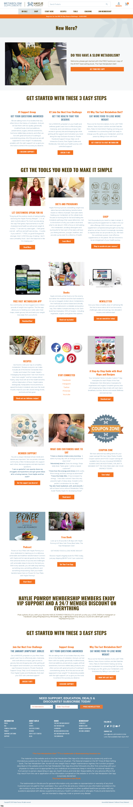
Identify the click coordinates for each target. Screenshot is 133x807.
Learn (31, 723)
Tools (75, 11)
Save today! (106, 474)
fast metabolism (59, 726)
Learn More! (66, 241)
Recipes (63, 11)
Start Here (49, 11)
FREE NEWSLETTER (91, 707)
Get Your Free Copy (97, 69)
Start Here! (27, 581)
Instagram (66, 384)
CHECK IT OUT (65, 152)
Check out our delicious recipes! (27, 398)
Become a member (84, 731)
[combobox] (79, 4)
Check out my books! (66, 319)
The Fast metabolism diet (62, 723)
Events (31, 726)
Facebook (66, 380)
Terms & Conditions (10, 728)
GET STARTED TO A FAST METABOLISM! (104, 142)
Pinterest (66, 391)
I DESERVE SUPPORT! (27, 151)
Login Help (82, 723)
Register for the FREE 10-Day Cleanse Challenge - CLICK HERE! (66, 16)
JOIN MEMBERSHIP (104, 11)
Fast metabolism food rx (61, 733)
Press (6, 723)
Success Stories (34, 728)
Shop (36, 11)
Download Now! (27, 321)
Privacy (6, 731)
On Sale (24, 11)
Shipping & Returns (10, 733)
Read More (27, 247)
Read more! (67, 497)
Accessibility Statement (107, 802)
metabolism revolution (61, 731)
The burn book (58, 736)
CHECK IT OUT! (27, 681)
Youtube (66, 395)
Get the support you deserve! (27, 483)
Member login (83, 726)
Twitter (66, 387)
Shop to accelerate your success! (106, 246)
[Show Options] (51, 707)
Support (6, 736)
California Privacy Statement (122, 802)
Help (2, 806)
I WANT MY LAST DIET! (105, 677)
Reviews (31, 731)
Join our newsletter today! (105, 318)
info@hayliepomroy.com (115, 734)
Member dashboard (85, 728)
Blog (30, 736)
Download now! (106, 399)
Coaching (88, 11)
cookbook (57, 728)
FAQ (5, 726)
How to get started (35, 733)
